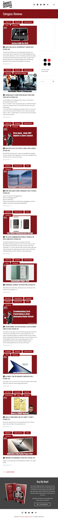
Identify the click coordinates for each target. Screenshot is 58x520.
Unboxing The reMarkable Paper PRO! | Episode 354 (20, 458)
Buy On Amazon (42, 504)
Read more (6, 64)
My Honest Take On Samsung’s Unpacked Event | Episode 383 (18, 377)
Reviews (17, 22)
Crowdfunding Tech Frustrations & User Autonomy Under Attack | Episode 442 (19, 328)
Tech (6, 25)
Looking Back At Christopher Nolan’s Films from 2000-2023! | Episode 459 (18, 96)
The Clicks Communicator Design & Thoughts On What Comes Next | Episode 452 (18, 238)
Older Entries (9, 472)
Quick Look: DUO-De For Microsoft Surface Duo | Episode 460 (18, 48)
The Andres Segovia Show (25, 516)
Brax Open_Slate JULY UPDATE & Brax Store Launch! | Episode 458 (19, 149)
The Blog (15, 25)
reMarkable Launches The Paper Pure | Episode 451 (20, 285)
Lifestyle (8, 22)
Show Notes (28, 22)
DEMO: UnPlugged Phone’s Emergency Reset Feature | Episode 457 (19, 192)
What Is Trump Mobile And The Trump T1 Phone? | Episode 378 (18, 418)
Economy (28, 298)
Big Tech (8, 298)
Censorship (18, 298)
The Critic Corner (20, 73)
